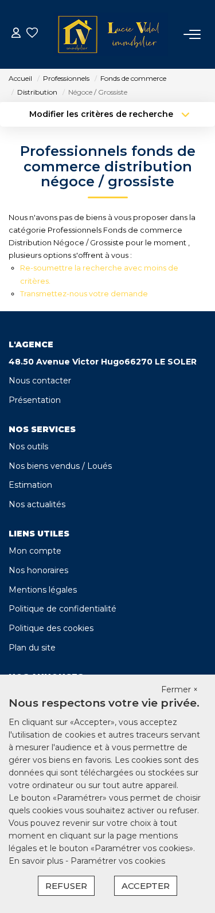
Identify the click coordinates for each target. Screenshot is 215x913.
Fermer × (179, 689)
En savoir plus (37, 861)
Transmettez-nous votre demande (84, 293)
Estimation (30, 485)
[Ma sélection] (32, 34)
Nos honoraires (38, 570)
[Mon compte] (16, 34)
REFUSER (66, 885)
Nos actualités (37, 504)
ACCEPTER (146, 885)
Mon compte (35, 551)
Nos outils (28, 446)
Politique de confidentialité (62, 609)
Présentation (35, 400)
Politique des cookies (51, 628)
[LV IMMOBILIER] (110, 34)
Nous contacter (40, 380)
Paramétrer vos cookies (118, 861)
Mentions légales (43, 590)
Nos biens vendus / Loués (60, 466)
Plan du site (32, 647)
